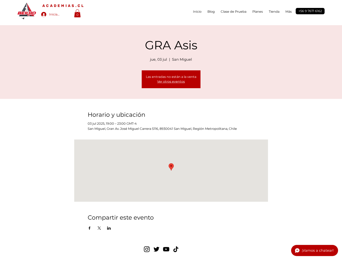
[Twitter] (156, 249)
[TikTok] (176, 249)
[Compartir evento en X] (99, 228)
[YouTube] (166, 249)
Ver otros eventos (171, 81)
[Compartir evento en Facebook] (89, 228)
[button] (77, 13)
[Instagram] (147, 249)
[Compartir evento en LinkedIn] (109, 228)
